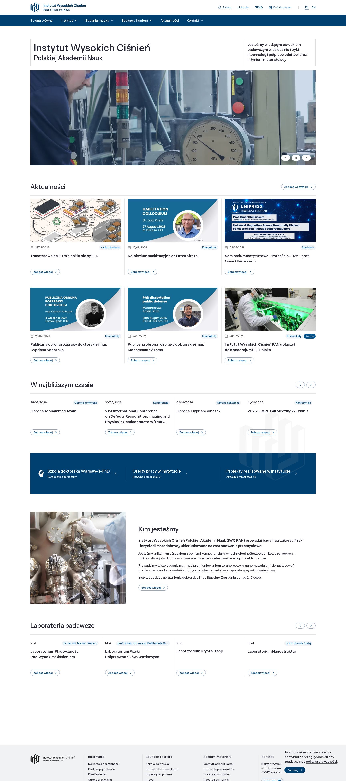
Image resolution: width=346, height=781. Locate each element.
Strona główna (41, 20)
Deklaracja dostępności (103, 764)
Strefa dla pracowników (219, 769)
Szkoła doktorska (157, 764)
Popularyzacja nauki (159, 774)
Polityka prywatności (101, 769)
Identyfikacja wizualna (218, 764)
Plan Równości (97, 774)
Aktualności (169, 20)
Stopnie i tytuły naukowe (162, 769)
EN (314, 7)
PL (307, 7)
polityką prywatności (321, 761)
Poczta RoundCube (217, 774)
